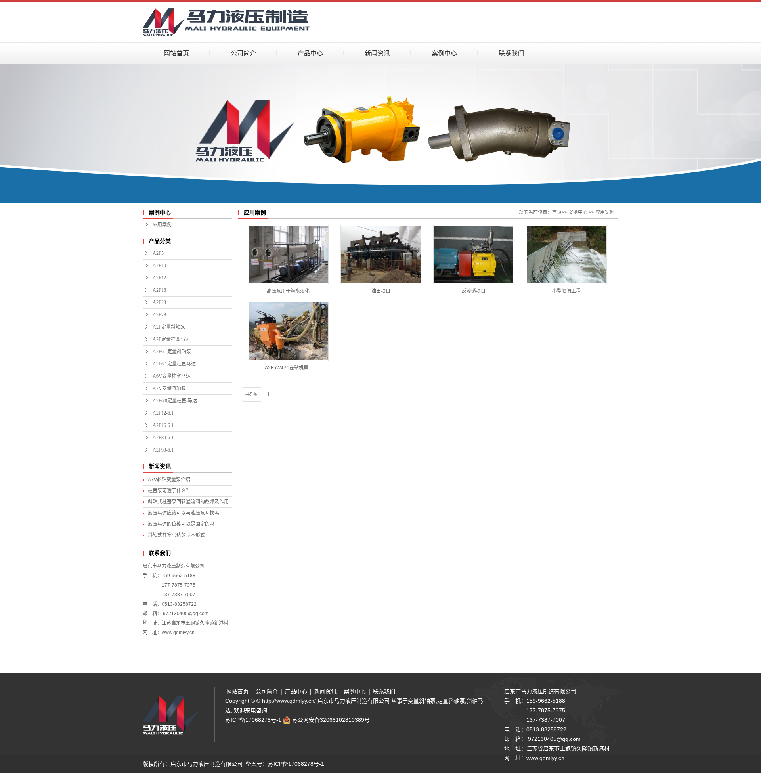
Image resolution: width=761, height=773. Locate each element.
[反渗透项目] (473, 254)
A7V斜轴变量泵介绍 (169, 479)
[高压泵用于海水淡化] (288, 254)
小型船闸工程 (566, 291)
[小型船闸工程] (566, 254)
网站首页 (176, 53)
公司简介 (243, 53)
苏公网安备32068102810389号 (331, 720)
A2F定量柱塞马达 (171, 339)
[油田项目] (380, 254)
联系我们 (511, 53)
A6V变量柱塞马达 (172, 376)
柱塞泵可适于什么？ (169, 491)
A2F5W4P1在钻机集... (288, 368)
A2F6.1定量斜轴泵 (172, 351)
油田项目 (380, 291)
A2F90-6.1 (163, 450)
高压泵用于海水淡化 (288, 291)
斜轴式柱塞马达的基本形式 (176, 535)
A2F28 (159, 315)
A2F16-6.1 (163, 425)
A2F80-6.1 (163, 437)
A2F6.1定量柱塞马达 (174, 364)
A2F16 (159, 290)
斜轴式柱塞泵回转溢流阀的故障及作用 (188, 502)
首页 (557, 212)
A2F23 (159, 302)
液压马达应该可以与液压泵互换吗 (183, 513)
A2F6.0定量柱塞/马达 (175, 401)
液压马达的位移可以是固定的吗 (181, 524)
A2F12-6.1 (163, 413)
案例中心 (444, 53)
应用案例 (162, 225)
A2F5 (158, 253)
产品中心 (310, 53)
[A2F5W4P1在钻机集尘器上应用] (288, 331)
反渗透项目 (474, 291)
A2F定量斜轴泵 (169, 327)
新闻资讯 (377, 53)
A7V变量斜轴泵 (169, 388)
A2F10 (159, 265)
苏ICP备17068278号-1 (253, 720)
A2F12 (159, 278)
